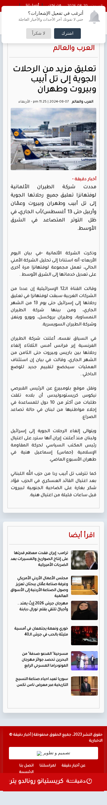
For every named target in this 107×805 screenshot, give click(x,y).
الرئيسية (26, 772)
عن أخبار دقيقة (73, 766)
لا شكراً (38, 33)
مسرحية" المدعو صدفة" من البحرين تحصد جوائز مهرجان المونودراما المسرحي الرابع (45, 660)
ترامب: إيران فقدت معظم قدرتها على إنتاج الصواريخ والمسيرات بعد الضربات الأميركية (39, 559)
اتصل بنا (26, 766)
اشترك (67, 33)
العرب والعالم (74, 48)
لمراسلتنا (48, 766)
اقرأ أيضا (82, 536)
